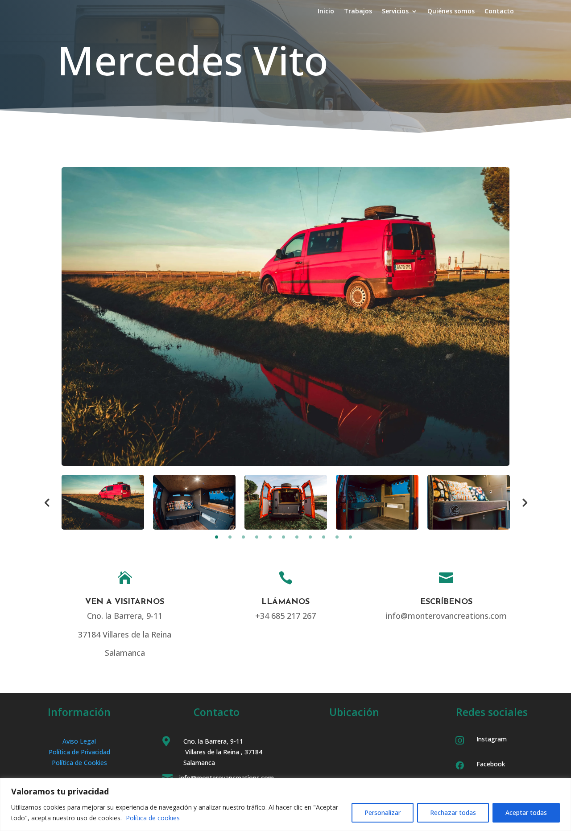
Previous (47, 502)
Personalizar (382, 812)
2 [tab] (230, 537)
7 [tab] (296, 537)
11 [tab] (350, 537)
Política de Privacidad (79, 752)
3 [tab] (243, 537)
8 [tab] (310, 537)
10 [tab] (337, 537)
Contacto (499, 11)
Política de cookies (153, 818)
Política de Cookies (79, 762)
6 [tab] (283, 537)
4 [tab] (256, 537)
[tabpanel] (103, 502)
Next (524, 502)
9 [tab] (323, 537)
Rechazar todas (453, 812)
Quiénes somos (451, 11)
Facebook (490, 764)
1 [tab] (216, 537)
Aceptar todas (526, 812)
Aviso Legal (79, 741)
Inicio (326, 11)
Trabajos (358, 11)
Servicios (395, 11)
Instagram (491, 739)
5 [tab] (270, 537)
